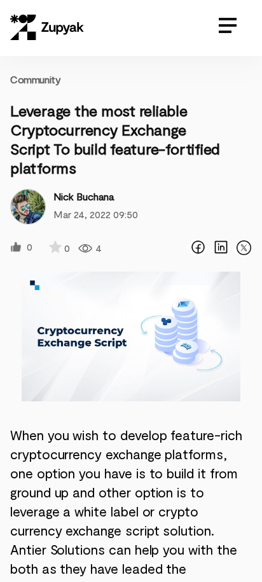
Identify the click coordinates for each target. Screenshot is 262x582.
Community (35, 79)
